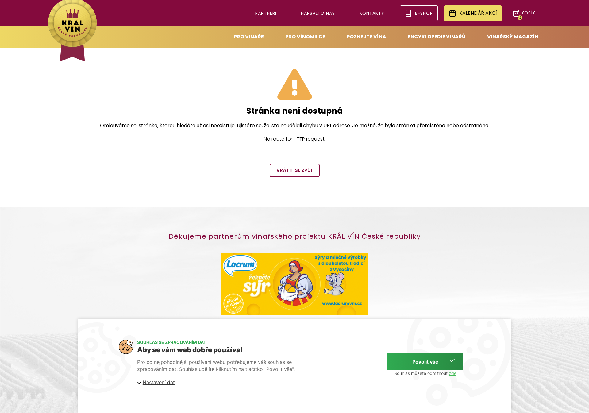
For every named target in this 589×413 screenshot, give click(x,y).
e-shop (424, 13)
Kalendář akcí (478, 13)
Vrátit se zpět (294, 170)
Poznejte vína (366, 36)
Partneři (265, 13)
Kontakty (372, 13)
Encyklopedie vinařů (437, 36)
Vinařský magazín (512, 36)
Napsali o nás (318, 13)
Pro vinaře (249, 36)
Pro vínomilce (305, 36)
